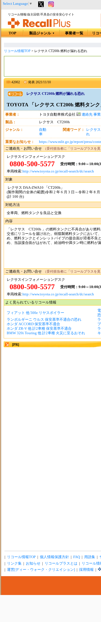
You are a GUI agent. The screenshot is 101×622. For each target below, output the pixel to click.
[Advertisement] (50, 399)
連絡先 (87, 114)
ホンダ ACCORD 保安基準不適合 (33, 324)
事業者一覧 (74, 33)
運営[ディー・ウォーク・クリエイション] (41, 570)
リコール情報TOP (17, 51)
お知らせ (33, 563)
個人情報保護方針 (54, 557)
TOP (12, 33)
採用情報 (86, 570)
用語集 (89, 557)
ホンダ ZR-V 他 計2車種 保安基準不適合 (39, 329)
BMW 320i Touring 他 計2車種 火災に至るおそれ (46, 333)
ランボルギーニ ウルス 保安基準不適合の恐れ (44, 320)
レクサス (93, 130)
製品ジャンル (42, 33)
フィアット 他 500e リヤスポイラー (35, 313)
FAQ (76, 557)
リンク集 (14, 563)
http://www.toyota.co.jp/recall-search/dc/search (58, 171)
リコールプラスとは (61, 563)
